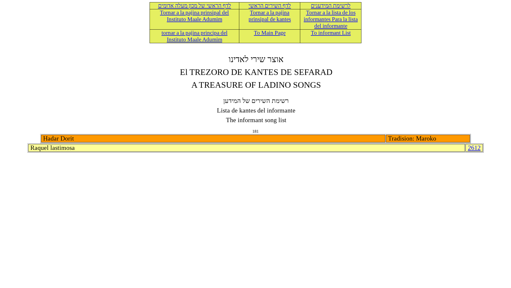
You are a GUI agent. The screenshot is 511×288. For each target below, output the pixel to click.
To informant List (331, 33)
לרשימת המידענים (331, 5)
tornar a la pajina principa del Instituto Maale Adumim (195, 36)
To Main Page (270, 33)
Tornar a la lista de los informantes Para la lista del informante (331, 19)
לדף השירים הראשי (270, 5)
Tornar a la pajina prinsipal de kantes (270, 15)
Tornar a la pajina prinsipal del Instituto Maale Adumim (194, 15)
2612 (474, 147)
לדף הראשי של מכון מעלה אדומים (194, 5)
